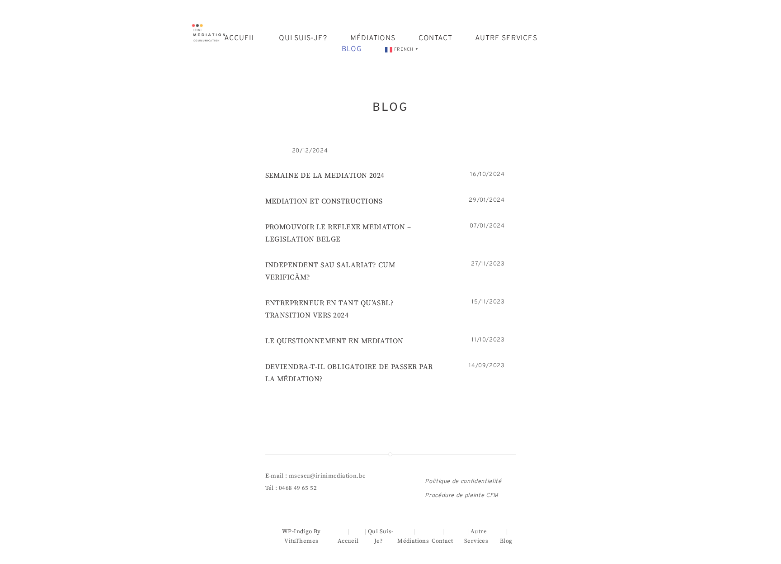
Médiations (372, 38)
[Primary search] (579, 44)
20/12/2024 (310, 151)
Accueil (240, 38)
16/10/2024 (487, 174)
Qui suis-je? (303, 38)
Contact (435, 38)
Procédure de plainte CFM (461, 495)
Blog (352, 49)
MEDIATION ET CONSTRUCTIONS (324, 201)
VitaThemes (301, 541)
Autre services (506, 38)
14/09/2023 (487, 366)
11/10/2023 (488, 340)
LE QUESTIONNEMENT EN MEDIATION (334, 341)
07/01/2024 (487, 226)
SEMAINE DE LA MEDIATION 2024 (325, 175)
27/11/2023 (488, 264)
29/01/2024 (487, 200)
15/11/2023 (488, 302)
